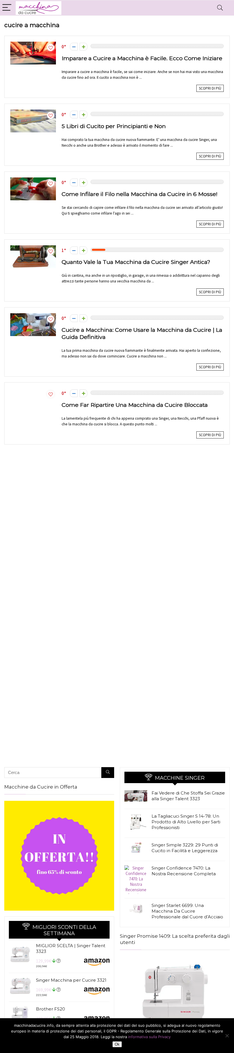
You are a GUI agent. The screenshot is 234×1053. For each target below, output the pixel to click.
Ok (117, 1044)
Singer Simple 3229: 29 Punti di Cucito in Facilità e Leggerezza (185, 847)
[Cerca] (107, 772)
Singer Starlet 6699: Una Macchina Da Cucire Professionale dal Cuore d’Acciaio (187, 911)
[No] (227, 1035)
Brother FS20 (50, 1009)
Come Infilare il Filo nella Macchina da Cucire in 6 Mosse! (139, 194)
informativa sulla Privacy (149, 1036)
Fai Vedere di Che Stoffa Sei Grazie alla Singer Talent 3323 (188, 795)
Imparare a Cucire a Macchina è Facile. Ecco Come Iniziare (142, 58)
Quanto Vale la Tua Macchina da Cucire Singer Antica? (136, 261)
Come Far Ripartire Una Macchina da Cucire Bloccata (135, 404)
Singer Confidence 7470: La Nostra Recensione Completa (184, 870)
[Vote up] (83, 46)
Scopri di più (210, 88)
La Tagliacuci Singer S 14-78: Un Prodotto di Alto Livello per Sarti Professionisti (186, 821)
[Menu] (7, 7)
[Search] (220, 7)
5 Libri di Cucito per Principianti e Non (114, 126)
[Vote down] (74, 46)
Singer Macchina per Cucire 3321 (71, 980)
